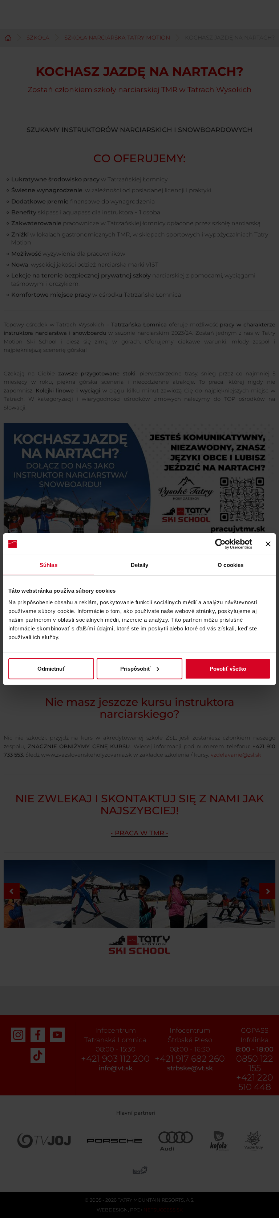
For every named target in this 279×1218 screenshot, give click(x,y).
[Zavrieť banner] (268, 544)
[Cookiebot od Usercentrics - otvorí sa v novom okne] (220, 544)
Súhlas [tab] (48, 565)
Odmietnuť (51, 668)
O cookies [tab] (230, 565)
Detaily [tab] (140, 565)
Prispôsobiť (135, 668)
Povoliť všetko (228, 668)
